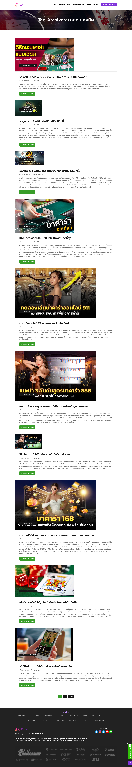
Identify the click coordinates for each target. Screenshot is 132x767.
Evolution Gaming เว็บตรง (92, 715)
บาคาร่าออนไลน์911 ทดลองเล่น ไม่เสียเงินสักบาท (47, 323)
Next (71, 696)
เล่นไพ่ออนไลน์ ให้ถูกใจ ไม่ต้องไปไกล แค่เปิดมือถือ (48, 602)
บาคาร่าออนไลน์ (22, 715)
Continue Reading (27, 94)
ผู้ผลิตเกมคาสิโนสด (26, 175)
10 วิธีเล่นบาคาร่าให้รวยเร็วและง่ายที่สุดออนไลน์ (46, 666)
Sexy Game (74, 715)
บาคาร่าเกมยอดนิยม (59, 4)
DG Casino (61, 715)
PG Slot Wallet (59, 720)
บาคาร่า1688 (48, 715)
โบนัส (68, 4)
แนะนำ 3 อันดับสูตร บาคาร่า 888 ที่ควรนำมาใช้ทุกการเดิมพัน (54, 406)
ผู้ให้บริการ (88, 4)
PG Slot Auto (44, 720)
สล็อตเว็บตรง (110, 715)
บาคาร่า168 (35, 715)
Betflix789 (72, 720)
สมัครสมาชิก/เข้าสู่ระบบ (109, 4)
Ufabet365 (85, 720)
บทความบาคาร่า (25, 81)
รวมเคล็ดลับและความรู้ (78, 4)
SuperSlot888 (99, 720)
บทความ (95, 4)
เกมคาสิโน (31, 720)
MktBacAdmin (37, 81)
